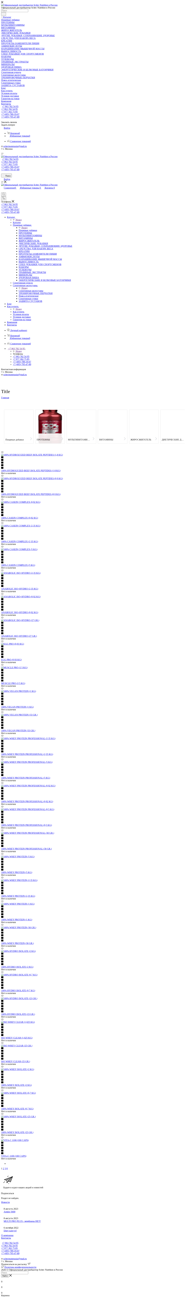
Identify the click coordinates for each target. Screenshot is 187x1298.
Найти (5, 1276)
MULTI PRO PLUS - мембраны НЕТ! (22, 1221)
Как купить (18, 311)
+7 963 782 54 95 (10, 106)
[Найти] (3, 14)
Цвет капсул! (10, 1230)
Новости (5, 1202)
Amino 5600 (9, 1211)
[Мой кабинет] (2, 191)
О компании (7, 1235)
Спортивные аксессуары (31, 290)
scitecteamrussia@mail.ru (15, 146)
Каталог (17, 222)
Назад (19, 220)
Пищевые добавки (28, 230)
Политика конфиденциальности (20, 1267)
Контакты (6, 1238)
